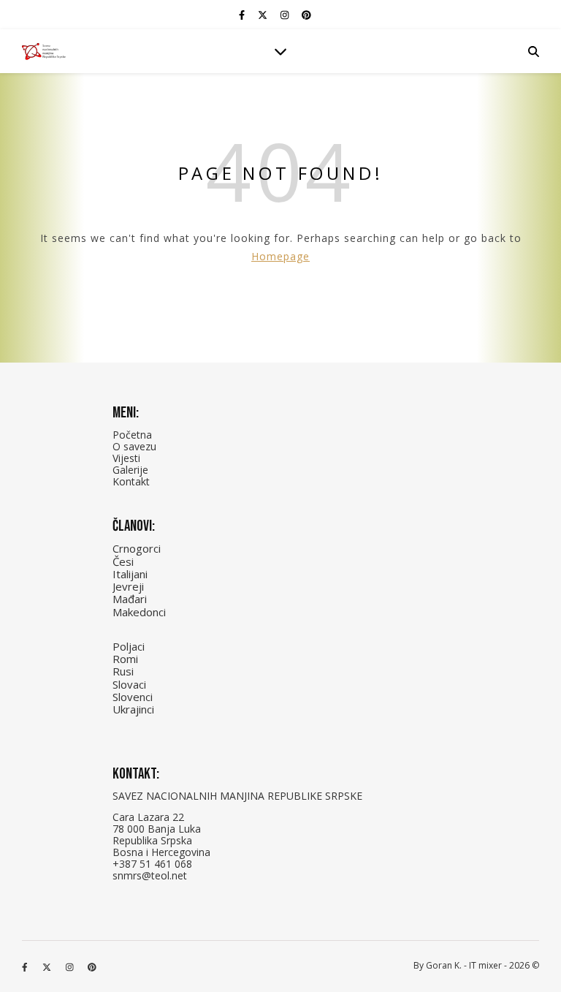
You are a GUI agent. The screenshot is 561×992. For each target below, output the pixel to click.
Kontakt (131, 481)
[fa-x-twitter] (264, 14)
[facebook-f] (243, 14)
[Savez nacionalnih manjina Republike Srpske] (44, 51)
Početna (132, 435)
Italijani (130, 574)
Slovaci (129, 684)
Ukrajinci (133, 709)
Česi (123, 561)
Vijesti (126, 458)
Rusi (123, 671)
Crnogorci (136, 548)
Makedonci (139, 612)
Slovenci (132, 696)
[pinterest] (306, 14)
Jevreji (128, 586)
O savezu (134, 446)
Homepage (280, 256)
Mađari (129, 598)
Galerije (130, 470)
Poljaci (128, 646)
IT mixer (485, 965)
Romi (125, 658)
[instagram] (285, 14)
